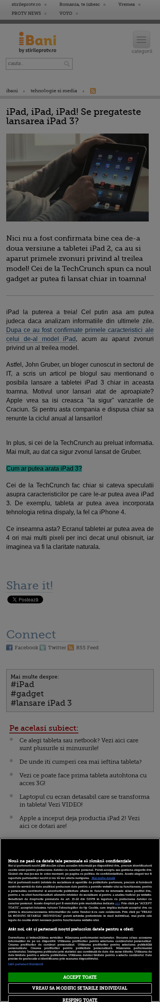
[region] (80, 920)
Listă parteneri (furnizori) (25, 964)
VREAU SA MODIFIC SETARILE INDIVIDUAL (79, 988)
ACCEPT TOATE (80, 977)
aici (117, 903)
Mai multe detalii (103, 878)
